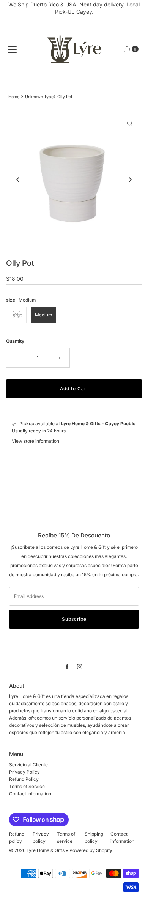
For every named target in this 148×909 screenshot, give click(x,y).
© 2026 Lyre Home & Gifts (37, 850)
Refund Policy (24, 779)
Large (16, 315)
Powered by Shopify (90, 850)
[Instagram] (79, 666)
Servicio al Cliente (28, 765)
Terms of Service (27, 786)
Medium (43, 315)
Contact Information (30, 793)
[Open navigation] (12, 49)
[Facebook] (67, 666)
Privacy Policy (24, 772)
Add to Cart (74, 388)
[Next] (129, 179)
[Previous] (18, 179)
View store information (35, 441)
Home (13, 96)
